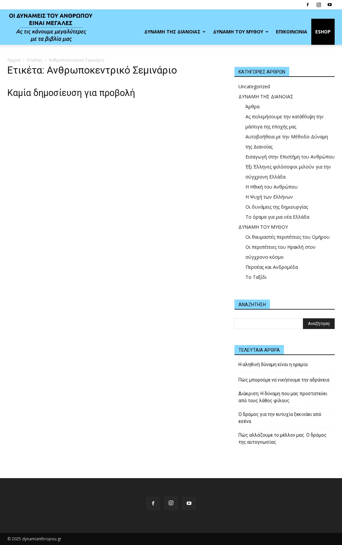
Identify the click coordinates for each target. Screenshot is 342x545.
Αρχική (14, 60)
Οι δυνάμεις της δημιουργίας (276, 207)
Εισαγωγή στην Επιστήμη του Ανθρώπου (290, 156)
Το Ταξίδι (256, 277)
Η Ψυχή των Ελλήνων (269, 197)
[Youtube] (330, 4)
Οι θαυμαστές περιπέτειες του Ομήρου (287, 237)
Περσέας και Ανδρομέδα (271, 267)
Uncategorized (254, 86)
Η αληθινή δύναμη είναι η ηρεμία (273, 364)
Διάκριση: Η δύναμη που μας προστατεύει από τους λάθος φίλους (282, 397)
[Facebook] (308, 4)
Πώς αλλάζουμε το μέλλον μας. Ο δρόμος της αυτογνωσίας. (282, 438)
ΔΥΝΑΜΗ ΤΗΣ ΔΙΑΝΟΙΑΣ (172, 31)
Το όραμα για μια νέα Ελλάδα (277, 217)
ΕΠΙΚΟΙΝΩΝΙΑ (291, 31)
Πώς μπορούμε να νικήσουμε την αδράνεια (283, 380)
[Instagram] (319, 4)
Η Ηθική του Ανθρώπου (271, 187)
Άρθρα (252, 106)
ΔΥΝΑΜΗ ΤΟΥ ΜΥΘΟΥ (238, 31)
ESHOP (323, 31)
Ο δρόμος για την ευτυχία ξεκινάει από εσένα (279, 418)
